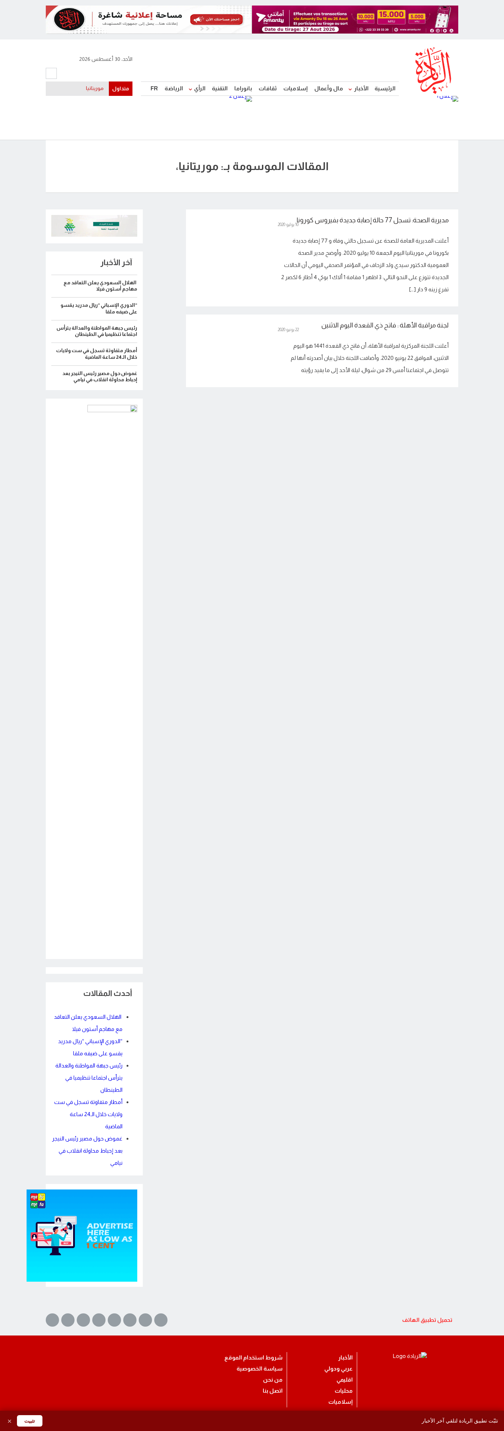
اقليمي (344, 1379)
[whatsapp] (124, 74)
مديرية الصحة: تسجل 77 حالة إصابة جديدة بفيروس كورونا (373, 220)
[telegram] (114, 74)
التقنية (220, 88)
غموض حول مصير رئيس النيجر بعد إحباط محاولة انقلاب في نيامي (87, 1150)
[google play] (357, 1326)
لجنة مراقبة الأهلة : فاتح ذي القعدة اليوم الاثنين (385, 325)
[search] (51, 73)
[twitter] (84, 74)
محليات (344, 1390)
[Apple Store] (287, 1326)
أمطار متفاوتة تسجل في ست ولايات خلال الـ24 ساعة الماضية (88, 1114)
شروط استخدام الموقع (253, 1357)
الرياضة (174, 88)
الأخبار (361, 88)
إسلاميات (295, 88)
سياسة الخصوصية (260, 1368)
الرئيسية (385, 88)
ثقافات (268, 88)
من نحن (273, 1379)
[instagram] (104, 74)
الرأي (200, 88)
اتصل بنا (273, 1390)
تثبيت (29, 1421)
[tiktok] (94, 74)
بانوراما (243, 88)
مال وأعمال (328, 88)
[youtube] (74, 74)
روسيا (97, 88)
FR (154, 88)
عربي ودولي (338, 1368)
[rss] (52, 1320)
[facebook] (64, 74)
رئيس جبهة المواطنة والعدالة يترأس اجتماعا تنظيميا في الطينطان (88, 1077)
